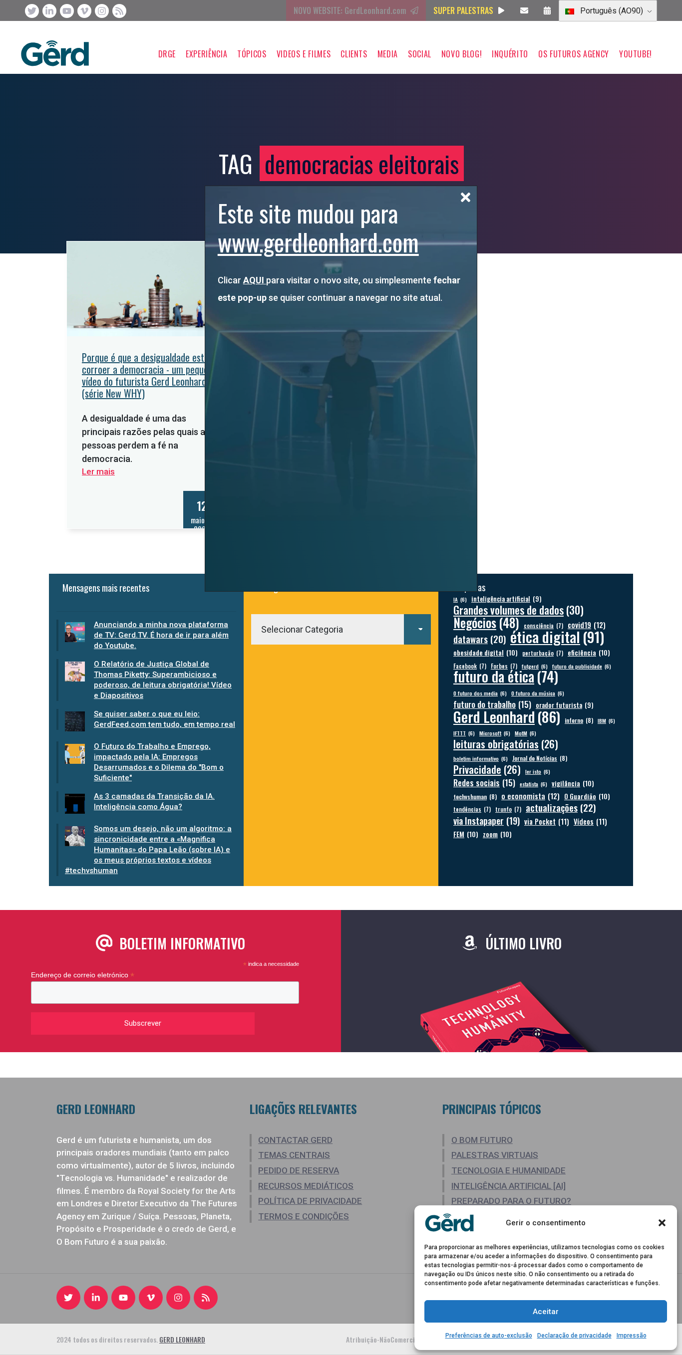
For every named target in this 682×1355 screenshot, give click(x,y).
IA (460, 599)
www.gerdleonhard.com (318, 241)
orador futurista (564, 705)
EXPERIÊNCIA (206, 54)
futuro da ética (505, 676)
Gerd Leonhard (506, 716)
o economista (530, 796)
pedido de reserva (298, 1170)
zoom (497, 834)
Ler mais (98, 471)
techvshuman (475, 796)
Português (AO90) (610, 10)
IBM (606, 720)
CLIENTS (354, 54)
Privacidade (487, 769)
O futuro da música (537, 693)
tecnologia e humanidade (508, 1170)
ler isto (537, 771)
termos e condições (303, 1216)
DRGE (167, 54)
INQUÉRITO (510, 54)
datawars (479, 639)
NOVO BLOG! (461, 54)
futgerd (535, 666)
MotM (525, 733)
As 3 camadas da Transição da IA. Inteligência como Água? (154, 801)
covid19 (587, 625)
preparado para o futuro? (511, 1201)
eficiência (589, 652)
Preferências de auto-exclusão (488, 1335)
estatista (533, 784)
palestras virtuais (494, 1155)
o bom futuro (482, 1140)
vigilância (573, 783)
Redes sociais (484, 782)
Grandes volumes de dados (518, 610)
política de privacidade (310, 1201)
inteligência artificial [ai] (508, 1186)
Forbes (504, 666)
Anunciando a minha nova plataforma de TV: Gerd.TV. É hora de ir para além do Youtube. (161, 635)
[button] (662, 1223)
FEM (465, 834)
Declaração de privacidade (574, 1335)
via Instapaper (486, 820)
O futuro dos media (480, 693)
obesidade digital (485, 652)
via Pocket (546, 821)
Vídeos (590, 821)
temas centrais (294, 1155)
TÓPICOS (251, 54)
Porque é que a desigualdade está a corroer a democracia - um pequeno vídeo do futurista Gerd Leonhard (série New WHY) (149, 375)
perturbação (542, 653)
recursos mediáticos (305, 1186)
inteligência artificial (506, 599)
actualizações (561, 807)
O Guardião (587, 796)
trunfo (508, 809)
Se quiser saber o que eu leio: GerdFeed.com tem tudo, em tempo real (164, 719)
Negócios (486, 622)
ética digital (557, 636)
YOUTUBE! (635, 54)
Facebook (469, 666)
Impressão (632, 1335)
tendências (472, 809)
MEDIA (387, 54)
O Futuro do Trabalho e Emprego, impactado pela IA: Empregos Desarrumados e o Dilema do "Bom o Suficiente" (159, 762)
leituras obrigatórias (505, 744)
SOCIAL (419, 54)
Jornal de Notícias (539, 758)
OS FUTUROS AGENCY (573, 54)
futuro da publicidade (581, 666)
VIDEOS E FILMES (304, 54)
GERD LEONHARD (182, 1339)
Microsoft (494, 733)
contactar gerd (295, 1140)
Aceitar (546, 1311)
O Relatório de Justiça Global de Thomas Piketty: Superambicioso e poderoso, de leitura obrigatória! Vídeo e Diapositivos (163, 680)
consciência (543, 625)
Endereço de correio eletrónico (82, 975)
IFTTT (464, 733)
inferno (579, 720)
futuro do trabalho (492, 704)
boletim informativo (480, 758)
